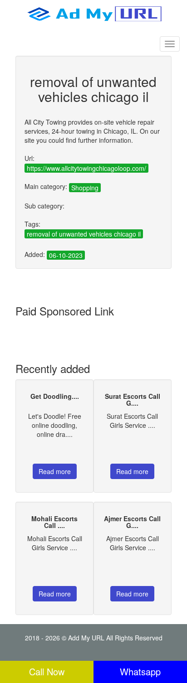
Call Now (46, 671)
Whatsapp (140, 671)
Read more (55, 471)
